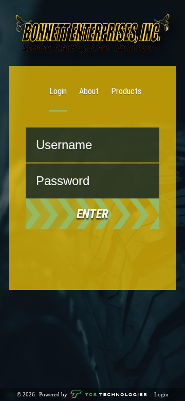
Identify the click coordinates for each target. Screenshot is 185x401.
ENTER (92, 214)
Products (126, 91)
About (89, 91)
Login (58, 91)
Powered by (54, 394)
